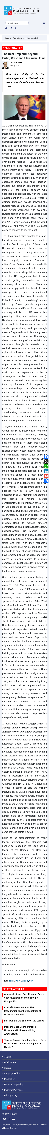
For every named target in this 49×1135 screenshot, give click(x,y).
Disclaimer (9, 1078)
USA (31, 980)
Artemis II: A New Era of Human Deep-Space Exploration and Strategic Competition (24, 998)
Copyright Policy (12, 1073)
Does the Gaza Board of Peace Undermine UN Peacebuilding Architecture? (20, 1030)
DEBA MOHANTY (17, 62)
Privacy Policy (10, 1095)
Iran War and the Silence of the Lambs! (24, 1020)
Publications (17, 38)
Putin (17, 980)
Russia (11, 980)
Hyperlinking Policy (13, 1084)
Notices (7, 1067)
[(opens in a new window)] (6, 28)
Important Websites (13, 1089)
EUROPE (24, 980)
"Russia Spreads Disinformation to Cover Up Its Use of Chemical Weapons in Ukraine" (25, 1043)
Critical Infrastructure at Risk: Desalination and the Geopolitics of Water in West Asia (22, 1011)
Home (7, 38)
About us (8, 1056)
